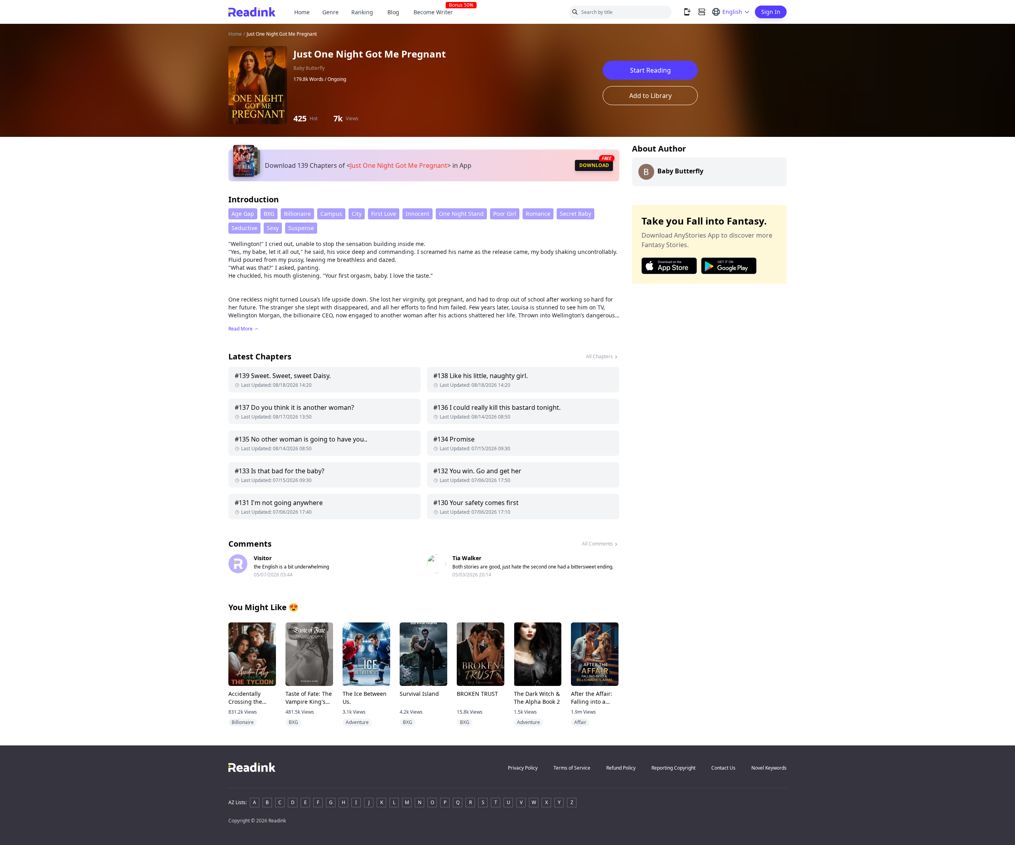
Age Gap (243, 213)
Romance (538, 213)
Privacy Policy (523, 767)
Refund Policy (621, 767)
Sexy (273, 228)
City (357, 213)
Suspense (301, 228)
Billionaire (297, 213)
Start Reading (650, 70)
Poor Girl (504, 213)
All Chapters (599, 356)
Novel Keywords (769, 767)
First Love (383, 213)
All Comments (597, 543)
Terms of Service (571, 767)
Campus (331, 213)
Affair (580, 722)
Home (302, 12)
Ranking (362, 12)
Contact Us (723, 767)
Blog (393, 12)
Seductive (244, 228)
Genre (330, 12)
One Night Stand (461, 213)
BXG (269, 213)
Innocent (417, 213)
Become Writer (436, 12)
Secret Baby (575, 213)
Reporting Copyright (673, 767)
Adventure (357, 722)
